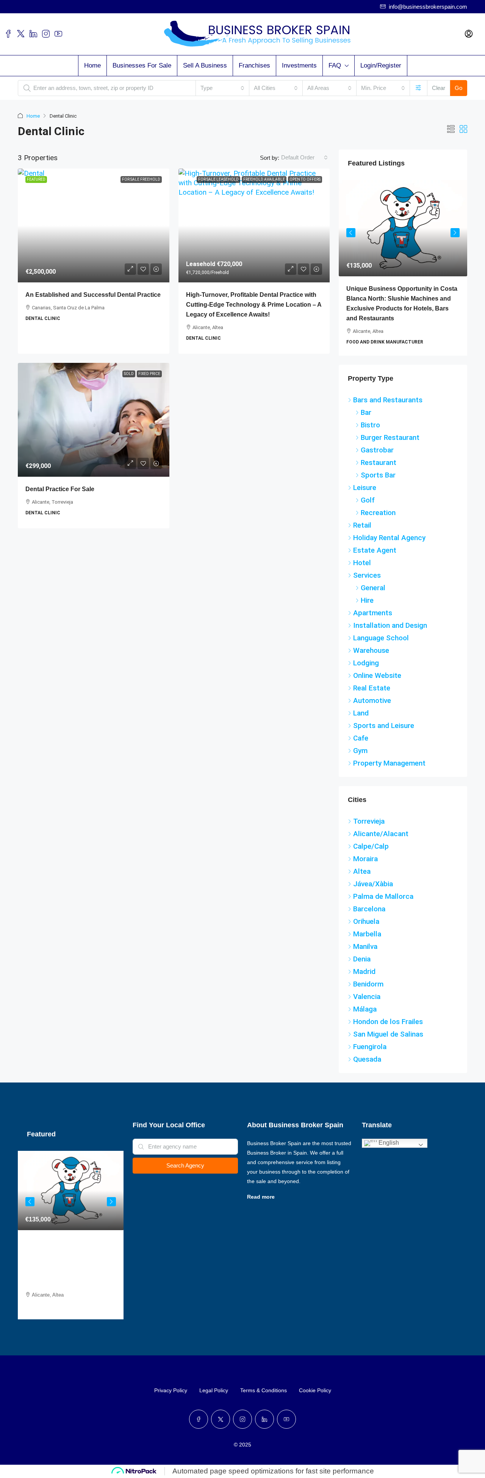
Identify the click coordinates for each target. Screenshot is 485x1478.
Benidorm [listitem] (368, 984)
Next (455, 232)
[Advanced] (418, 88)
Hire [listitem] (367, 600)
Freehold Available (264, 179)
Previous (350, 232)
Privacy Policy (170, 1390)
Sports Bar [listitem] (378, 475)
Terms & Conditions (263, 1390)
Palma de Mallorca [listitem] (383, 896)
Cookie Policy (315, 1390)
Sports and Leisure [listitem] (383, 725)
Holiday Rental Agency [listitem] (389, 537)
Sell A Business (205, 65)
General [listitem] (373, 587)
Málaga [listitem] (365, 1009)
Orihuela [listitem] (366, 921)
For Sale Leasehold (218, 179)
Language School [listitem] (381, 637)
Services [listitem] (367, 575)
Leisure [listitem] (364, 487)
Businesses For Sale (142, 65)
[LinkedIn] (264, 1419)
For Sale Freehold (141, 179)
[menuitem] (469, 34)
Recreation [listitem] (378, 512)
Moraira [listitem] (365, 858)
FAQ (335, 65)
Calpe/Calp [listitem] (371, 846)
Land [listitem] (361, 713)
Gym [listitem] (360, 750)
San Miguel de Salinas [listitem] (388, 1034)
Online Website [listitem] (377, 675)
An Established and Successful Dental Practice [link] (93, 295)
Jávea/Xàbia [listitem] (373, 883)
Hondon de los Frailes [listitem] (388, 1021)
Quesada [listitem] (367, 1059)
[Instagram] (242, 1419)
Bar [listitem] (366, 412)
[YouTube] (286, 1419)
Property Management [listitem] (389, 763)
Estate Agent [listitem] (374, 550)
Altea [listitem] (362, 871)
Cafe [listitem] (360, 738)
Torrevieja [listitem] (369, 821)
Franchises (254, 65)
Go (458, 88)
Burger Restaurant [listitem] (390, 437)
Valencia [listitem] (366, 996)
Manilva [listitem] (365, 946)
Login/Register (380, 65)
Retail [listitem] (362, 525)
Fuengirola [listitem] (369, 1046)
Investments (299, 65)
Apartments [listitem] (372, 612)
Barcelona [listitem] (369, 908)
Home (92, 65)
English (388, 1142)
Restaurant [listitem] (378, 462)
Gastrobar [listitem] (377, 450)
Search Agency (185, 1165)
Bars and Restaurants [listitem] (387, 399)
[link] (93, 225)
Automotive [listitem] (372, 700)
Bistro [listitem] (370, 425)
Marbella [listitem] (367, 934)
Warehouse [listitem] (371, 650)
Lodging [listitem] (366, 663)
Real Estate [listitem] (371, 688)
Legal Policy (213, 1390)
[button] (451, 129)
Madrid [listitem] (364, 971)
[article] (403, 268)
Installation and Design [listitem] (390, 625)
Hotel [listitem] (362, 562)
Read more (261, 1197)
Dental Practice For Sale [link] (59, 489)
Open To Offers (305, 179)
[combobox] (222, 88)
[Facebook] (198, 1419)
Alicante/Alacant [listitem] (380, 833)
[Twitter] (220, 1419)
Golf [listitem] (368, 500)
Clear (438, 88)
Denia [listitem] (362, 959)
